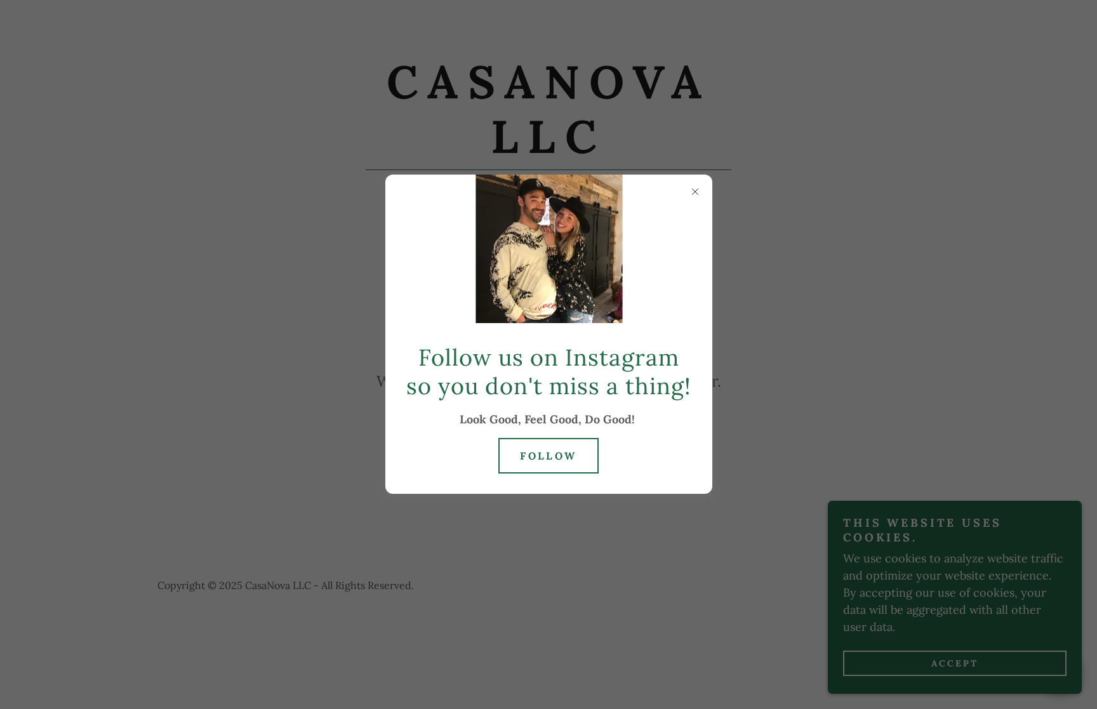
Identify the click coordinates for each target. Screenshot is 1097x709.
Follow (548, 455)
